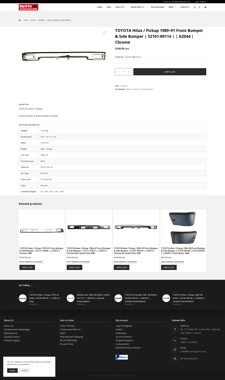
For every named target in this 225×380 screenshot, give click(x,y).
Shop (109, 7)
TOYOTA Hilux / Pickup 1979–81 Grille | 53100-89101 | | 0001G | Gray (45, 298)
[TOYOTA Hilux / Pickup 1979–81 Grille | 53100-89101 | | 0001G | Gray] (23, 298)
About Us (120, 7)
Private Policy (67, 343)
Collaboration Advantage (17, 329)
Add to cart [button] (27, 267)
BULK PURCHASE (157, 7)
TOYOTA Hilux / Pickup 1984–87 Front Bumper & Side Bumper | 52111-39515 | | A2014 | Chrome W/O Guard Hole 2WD (89, 251)
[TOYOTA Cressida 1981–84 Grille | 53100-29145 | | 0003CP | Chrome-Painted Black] (118, 298)
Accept (12, 370)
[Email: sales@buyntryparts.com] (175, 349)
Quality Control (12, 336)
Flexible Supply (12, 340)
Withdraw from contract (128, 347)
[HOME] (20, 20)
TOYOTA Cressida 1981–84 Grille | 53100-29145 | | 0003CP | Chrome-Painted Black (141, 298)
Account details (124, 336)
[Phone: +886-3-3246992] (175, 340)
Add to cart (170, 71)
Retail (63, 333)
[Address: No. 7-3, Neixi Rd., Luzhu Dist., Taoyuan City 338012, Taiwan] (175, 329)
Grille (31, 292)
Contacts (184, 7)
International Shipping (71, 336)
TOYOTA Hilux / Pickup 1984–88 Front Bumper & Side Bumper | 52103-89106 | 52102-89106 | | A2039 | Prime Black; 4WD (183, 251)
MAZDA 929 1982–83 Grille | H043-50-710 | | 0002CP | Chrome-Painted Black (93, 298)
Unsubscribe (122, 343)
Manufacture (10, 333)
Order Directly (137, 7)
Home (99, 7)
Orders (119, 329)
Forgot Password (124, 340)
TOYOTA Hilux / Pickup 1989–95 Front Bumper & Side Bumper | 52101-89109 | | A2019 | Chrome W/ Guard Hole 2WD (136, 251)
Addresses (121, 333)
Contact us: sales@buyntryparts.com (176, 2)
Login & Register (124, 325)
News (171, 7)
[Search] (195, 7)
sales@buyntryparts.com (193, 351)
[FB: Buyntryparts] (175, 358)
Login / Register (200, 2)
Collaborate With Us (70, 329)
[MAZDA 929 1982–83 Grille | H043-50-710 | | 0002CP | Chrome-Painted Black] (70, 298)
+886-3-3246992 (188, 342)
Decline (24, 370)
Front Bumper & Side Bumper (139, 89)
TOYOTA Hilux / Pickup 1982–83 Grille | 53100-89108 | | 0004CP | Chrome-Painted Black (189, 298)
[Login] (199, 7)
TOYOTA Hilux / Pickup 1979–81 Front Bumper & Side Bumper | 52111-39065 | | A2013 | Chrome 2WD (41, 251)
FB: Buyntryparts (189, 358)
